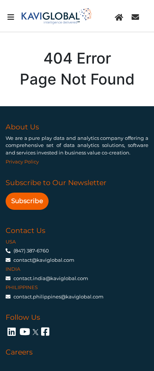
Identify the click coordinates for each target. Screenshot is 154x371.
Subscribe (27, 201)
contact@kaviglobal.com (43, 260)
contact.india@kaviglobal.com (50, 278)
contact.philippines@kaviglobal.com (58, 297)
